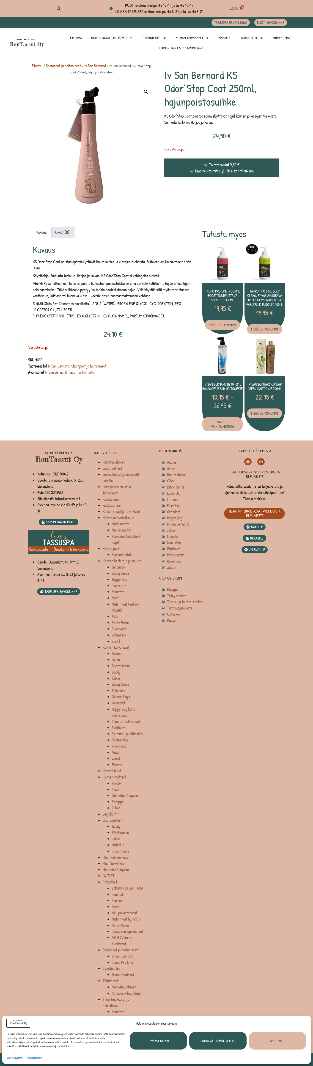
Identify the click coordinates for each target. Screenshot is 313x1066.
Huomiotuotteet (123, 974)
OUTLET (108, 876)
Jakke (116, 839)
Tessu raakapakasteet (127, 931)
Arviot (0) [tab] (62, 232)
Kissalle (224, 37)
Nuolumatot (120, 524)
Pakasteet (110, 882)
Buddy (116, 672)
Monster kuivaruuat (126, 721)
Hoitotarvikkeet (114, 462)
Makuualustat (121, 555)
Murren (117, 900)
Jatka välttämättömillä (218, 1040)
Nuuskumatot (121, 530)
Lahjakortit (248, 37)
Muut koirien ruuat (116, 857)
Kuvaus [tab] (41, 232)
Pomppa (118, 802)
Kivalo (116, 783)
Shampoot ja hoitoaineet (63, 66)
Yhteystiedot (282, 37)
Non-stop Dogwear (125, 795)
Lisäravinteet (112, 820)
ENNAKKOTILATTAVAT (128, 888)
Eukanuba (118, 690)
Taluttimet (110, 981)
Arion (116, 660)
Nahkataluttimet (124, 987)
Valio (115, 752)
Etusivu (76, 37)
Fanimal (117, 894)
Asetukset (277, 1040)
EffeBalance (120, 832)
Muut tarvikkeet (114, 863)
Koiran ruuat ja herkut (109, 37)
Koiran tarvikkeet (189, 37)
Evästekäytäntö (14, 1058)
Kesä (72, 372)
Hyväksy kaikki (158, 1040)
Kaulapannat (112, 499)
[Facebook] (248, 461)
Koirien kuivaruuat (116, 647)
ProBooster (120, 740)
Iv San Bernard (95, 66)
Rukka (116, 808)
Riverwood (119, 629)
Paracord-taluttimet (127, 993)
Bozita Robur (121, 666)
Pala (115, 616)
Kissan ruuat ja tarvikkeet (121, 511)
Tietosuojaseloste (33, 1058)
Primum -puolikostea (127, 734)
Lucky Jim (119, 585)
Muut (115, 789)
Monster (118, 592)
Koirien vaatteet (114, 777)
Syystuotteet (112, 968)
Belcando (118, 567)
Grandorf (118, 703)
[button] (58, 8)
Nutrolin (118, 845)
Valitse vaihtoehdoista (222, 424)
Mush (115, 598)
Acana (116, 653)
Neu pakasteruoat (124, 913)
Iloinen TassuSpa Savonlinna (181, 48)
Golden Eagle (121, 697)
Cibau (116, 678)
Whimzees (119, 635)
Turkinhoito (151, 37)
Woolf (116, 641)
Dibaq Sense (120, 573)
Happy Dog (119, 579)
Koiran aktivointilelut (118, 518)
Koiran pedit (112, 548)
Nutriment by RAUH (126, 919)
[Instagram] (261, 461)
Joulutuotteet (112, 468)
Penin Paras (120, 623)
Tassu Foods (120, 851)
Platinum (118, 727)
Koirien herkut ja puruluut (121, 561)
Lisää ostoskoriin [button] (222, 324)
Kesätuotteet (112, 505)
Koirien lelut (112, 771)
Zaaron (117, 765)
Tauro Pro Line (122, 962)
